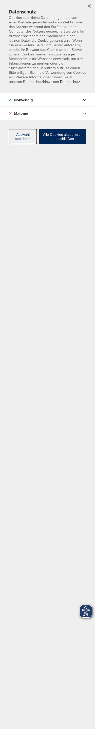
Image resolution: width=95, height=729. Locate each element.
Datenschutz (70, 82)
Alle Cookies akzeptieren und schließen (63, 136)
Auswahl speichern (23, 136)
